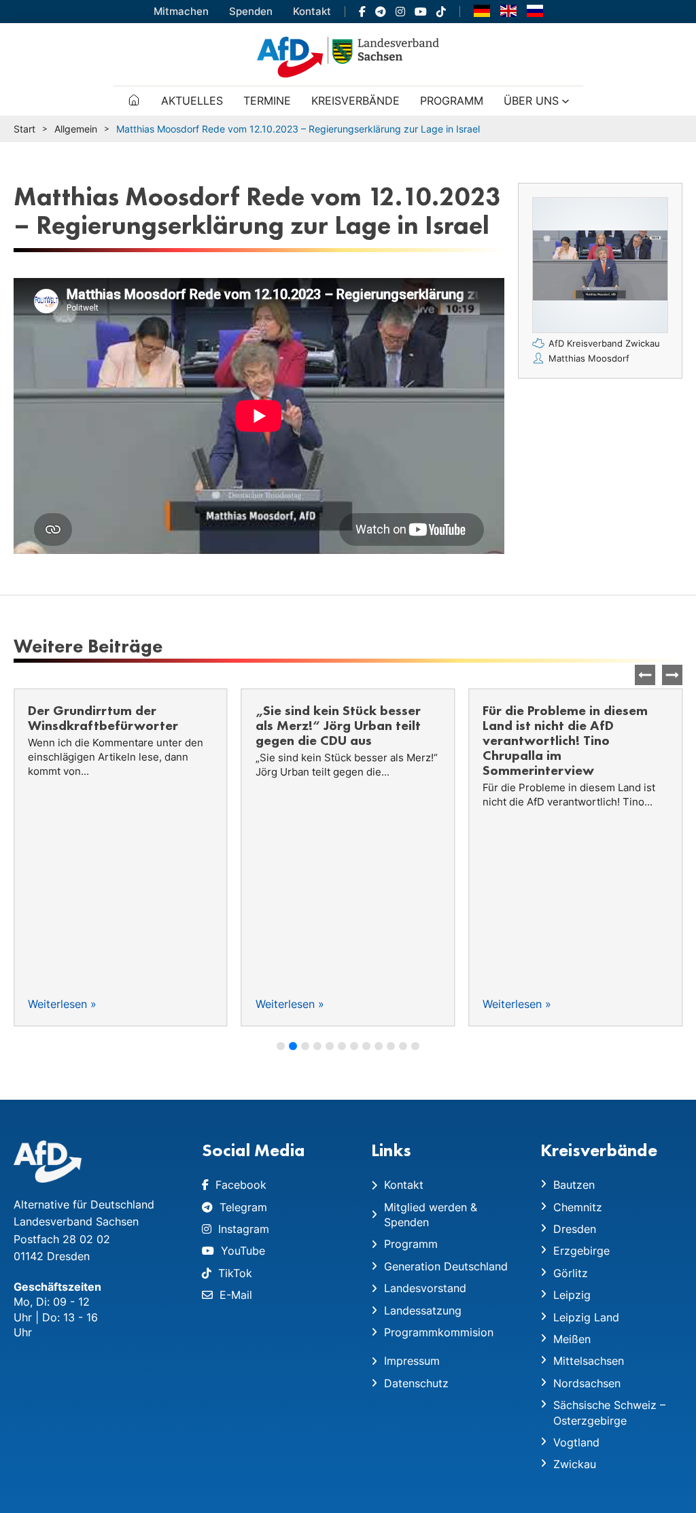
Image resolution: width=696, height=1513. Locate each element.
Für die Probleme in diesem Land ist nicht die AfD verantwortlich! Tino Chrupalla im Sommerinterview (565, 740)
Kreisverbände (355, 100)
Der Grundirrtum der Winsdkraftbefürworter (103, 717)
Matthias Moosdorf (589, 358)
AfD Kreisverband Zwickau (604, 343)
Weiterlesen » (62, 1004)
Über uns (531, 100)
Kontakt (312, 11)
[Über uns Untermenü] (565, 101)
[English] (508, 10)
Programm (451, 100)
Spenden (251, 11)
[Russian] (535, 10)
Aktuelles (192, 100)
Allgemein (75, 129)
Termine (267, 100)
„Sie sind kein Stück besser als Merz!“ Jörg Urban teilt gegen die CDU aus (338, 725)
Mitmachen (181, 11)
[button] (672, 675)
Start (24, 129)
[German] (482, 10)
